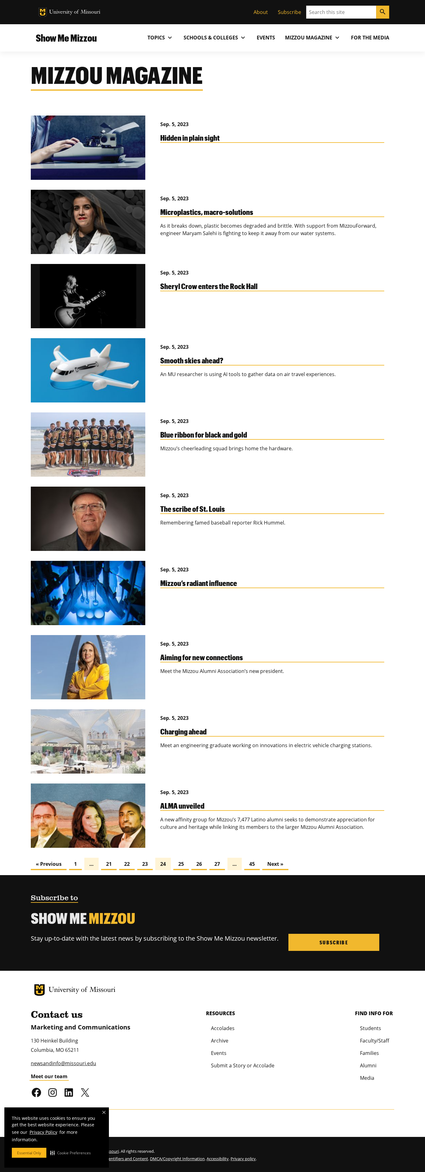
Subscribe (289, 12)
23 (145, 864)
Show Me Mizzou (66, 37)
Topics (160, 37)
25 (181, 864)
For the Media (370, 37)
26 (199, 864)
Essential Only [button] (29, 1153)
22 (127, 864)
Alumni (368, 1065)
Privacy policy (243, 1158)
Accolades (223, 1028)
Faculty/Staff (374, 1040)
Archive (219, 1040)
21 (109, 864)
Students (370, 1028)
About (261, 12)
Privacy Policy (43, 1132)
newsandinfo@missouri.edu (63, 1063)
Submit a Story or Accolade (242, 1065)
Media (367, 1077)
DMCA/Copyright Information (177, 1158)
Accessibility (218, 1158)
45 (252, 864)
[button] (70, 1153)
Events (266, 37)
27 (217, 864)
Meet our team (49, 1076)
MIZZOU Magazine (313, 37)
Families (369, 1053)
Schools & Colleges (215, 37)
